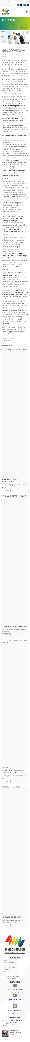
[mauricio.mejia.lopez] (15, 1006)
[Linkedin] (25, 5)
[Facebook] (18, 5)
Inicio (5, 25)
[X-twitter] (21, 5)
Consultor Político (9, 963)
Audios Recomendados (13, 976)
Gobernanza (7, 969)
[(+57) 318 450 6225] (15, 995)
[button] (26, 11)
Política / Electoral (9, 967)
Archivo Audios (12, 978)
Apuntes (6, 971)
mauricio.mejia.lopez (15, 1010)
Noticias (11, 1036)
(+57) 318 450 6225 (15, 1000)
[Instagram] (28, 5)
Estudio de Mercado (9, 965)
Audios (6, 974)
